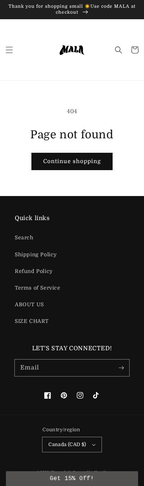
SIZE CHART (32, 321)
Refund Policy (34, 271)
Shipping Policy (36, 254)
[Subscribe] (121, 368)
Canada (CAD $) (67, 444)
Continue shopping (72, 161)
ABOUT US (29, 304)
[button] (9, 50)
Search (24, 237)
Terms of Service (38, 288)
